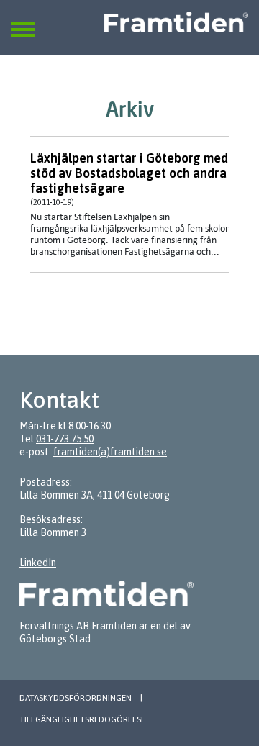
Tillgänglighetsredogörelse (82, 719)
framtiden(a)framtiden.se (110, 452)
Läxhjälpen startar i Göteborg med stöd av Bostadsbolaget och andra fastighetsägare (129, 173)
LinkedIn (37, 562)
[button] (23, 21)
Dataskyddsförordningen (75, 698)
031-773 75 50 (65, 439)
